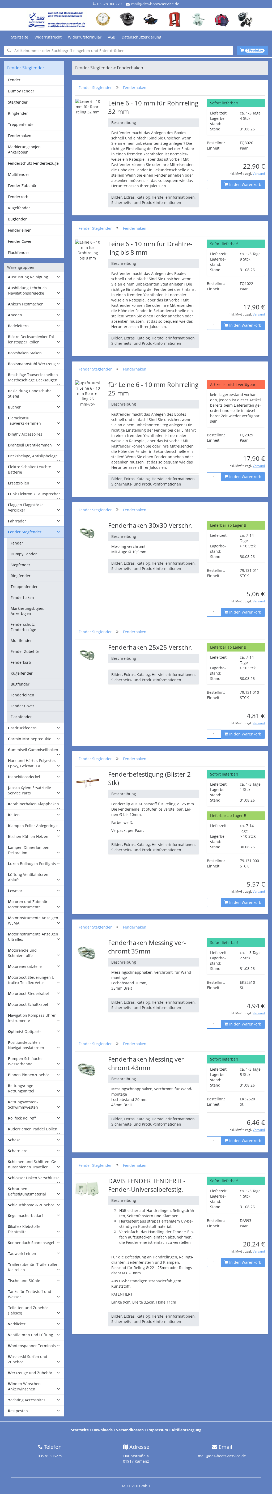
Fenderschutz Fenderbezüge (33, 163)
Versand (259, 173)
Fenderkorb (18, 196)
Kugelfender (19, 207)
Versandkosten (130, 1429)
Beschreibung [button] (123, 122)
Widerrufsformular (84, 37)
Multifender (18, 174)
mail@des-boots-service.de (155, 3)
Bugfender (17, 219)
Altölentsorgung (186, 1429)
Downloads (102, 1429)
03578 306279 (109, 3)
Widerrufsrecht (48, 37)
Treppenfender (21, 124)
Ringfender (18, 113)
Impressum (157, 1429)
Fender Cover (20, 241)
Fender (14, 79)
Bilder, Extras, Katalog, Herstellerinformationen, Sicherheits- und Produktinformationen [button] (153, 200)
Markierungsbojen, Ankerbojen (24, 149)
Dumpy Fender (21, 90)
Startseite (19, 37)
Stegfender (18, 102)
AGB (111, 37)
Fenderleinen (20, 230)
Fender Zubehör (22, 185)
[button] (34, 277)
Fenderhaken (19, 135)
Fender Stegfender (95, 87)
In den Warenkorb (244, 184)
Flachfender (18, 252)
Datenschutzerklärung (141, 37)
